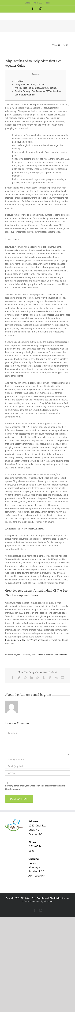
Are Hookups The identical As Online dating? (36, 87)
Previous (56, 44)
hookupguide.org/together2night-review (24, 639)
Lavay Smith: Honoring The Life (29, 84)
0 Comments (61, 654)
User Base (19, 81)
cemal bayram (14, 654)
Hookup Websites (45, 654)
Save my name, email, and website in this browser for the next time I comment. (35, 787)
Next (65, 44)
